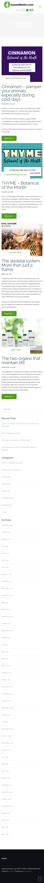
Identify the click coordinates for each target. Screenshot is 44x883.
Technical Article (16, 252)
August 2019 (6, 750)
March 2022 (6, 609)
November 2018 (7, 792)
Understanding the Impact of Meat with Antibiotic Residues (19, 448)
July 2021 (5, 644)
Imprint (4, 858)
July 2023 (5, 546)
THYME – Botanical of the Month (20, 185)
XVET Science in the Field (11, 470)
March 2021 (6, 666)
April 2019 (5, 771)
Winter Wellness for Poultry (11, 433)
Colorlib (12, 871)
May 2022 (5, 602)
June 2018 (5, 820)
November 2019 (7, 729)
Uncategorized (7, 505)
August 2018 (6, 813)
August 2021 (6, 637)
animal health (16, 350)
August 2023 (6, 539)
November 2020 (7, 694)
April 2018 (5, 834)
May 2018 (5, 827)
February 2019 (7, 785)
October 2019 (6, 736)
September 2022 (7, 595)
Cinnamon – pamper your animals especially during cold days (21, 93)
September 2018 (7, 806)
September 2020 (7, 708)
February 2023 (7, 574)
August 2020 (6, 715)
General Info (6, 491)
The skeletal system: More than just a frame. (21, 265)
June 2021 (5, 651)
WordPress (28, 871)
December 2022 (7, 581)
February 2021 (6, 673)
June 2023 (5, 553)
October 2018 (6, 799)
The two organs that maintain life (21, 360)
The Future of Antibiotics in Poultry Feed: (16, 440)
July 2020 (5, 722)
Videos (4, 512)
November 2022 (7, 588)
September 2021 (7, 630)
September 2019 (7, 743)
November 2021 (7, 616)
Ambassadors (6, 477)
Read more (10, 139)
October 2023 (6, 532)
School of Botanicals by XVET (15, 78)
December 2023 (7, 525)
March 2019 (6, 778)
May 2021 (5, 659)
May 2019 (5, 764)
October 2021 (6, 623)
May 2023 (5, 560)
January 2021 (6, 680)
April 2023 (5, 567)
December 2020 (7, 687)
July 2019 (5, 757)
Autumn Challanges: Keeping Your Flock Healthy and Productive (20, 425)
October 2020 (6, 701)
